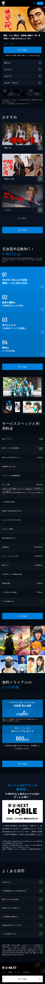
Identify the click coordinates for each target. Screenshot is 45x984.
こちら (38, 55)
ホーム (3, 972)
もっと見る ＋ (22, 218)
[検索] (34, 3)
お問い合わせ (26, 972)
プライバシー (17, 972)
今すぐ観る (22, 50)
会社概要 (10, 972)
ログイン (40, 3)
